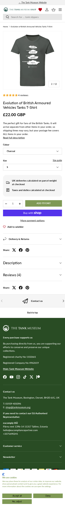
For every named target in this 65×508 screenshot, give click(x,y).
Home (5, 27)
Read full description (14, 137)
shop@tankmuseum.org (18, 407)
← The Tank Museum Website (33, 2)
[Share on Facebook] (20, 250)
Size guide (57, 160)
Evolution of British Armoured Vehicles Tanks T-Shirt (31, 27)
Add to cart (44, 203)
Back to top (32, 312)
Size (5, 160)
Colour (6, 144)
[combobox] (32, 17)
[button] (53, 9)
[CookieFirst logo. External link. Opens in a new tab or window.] (3, 474)
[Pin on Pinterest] (27, 250)
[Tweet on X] (14, 250)
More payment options (32, 220)
